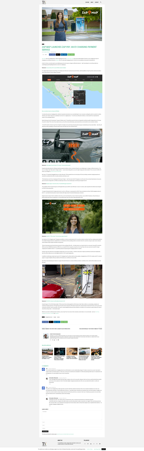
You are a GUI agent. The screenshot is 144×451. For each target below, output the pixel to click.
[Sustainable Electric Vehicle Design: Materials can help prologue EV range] (59, 351)
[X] (57, 340)
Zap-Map (44, 58)
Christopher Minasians (55, 334)
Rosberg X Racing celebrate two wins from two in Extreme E (71, 357)
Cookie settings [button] (90, 449)
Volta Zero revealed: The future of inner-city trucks (90, 328)
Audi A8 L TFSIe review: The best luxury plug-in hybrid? (56, 236)
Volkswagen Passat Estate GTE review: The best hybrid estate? (58, 165)
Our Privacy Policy (97, 449)
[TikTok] (94, 444)
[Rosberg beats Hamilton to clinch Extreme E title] (47, 351)
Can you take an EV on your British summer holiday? (56, 67)
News (43, 5)
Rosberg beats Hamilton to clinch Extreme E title (46, 357)
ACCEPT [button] (103, 449)
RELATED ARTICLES (46, 345)
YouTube (97, 311)
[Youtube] (59, 340)
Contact (97, 2)
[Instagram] (53, 340)
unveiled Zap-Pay (69, 58)
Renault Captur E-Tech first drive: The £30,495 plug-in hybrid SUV (58, 183)
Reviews (87, 2)
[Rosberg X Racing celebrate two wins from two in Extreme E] (72, 351)
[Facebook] (51, 340)
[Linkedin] (55, 340)
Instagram (44, 313)
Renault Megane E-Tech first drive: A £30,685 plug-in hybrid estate (56, 328)
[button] (100, 2)
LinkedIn (56, 313)
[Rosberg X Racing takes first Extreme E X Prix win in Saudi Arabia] (96, 351)
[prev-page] (42, 362)
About (92, 2)
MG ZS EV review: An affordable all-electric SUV (55, 301)
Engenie (57, 60)
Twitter (52, 313)
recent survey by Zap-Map (56, 171)
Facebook (48, 313)
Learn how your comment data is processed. (65, 434)
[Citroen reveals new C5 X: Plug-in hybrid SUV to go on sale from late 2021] (84, 351)
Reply (47, 374)
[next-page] (44, 362)
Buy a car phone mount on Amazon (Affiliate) (50, 111)
